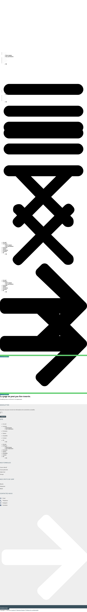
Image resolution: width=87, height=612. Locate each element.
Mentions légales (21, 610)
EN (6, 64)
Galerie (4, 59)
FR (3, 62)
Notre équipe (8, 55)
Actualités (5, 60)
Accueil (4, 52)
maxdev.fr (13, 610)
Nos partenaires (9, 56)
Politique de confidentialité (32, 610)
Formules (5, 57)
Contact (4, 61)
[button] (43, 153)
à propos (5, 54)
